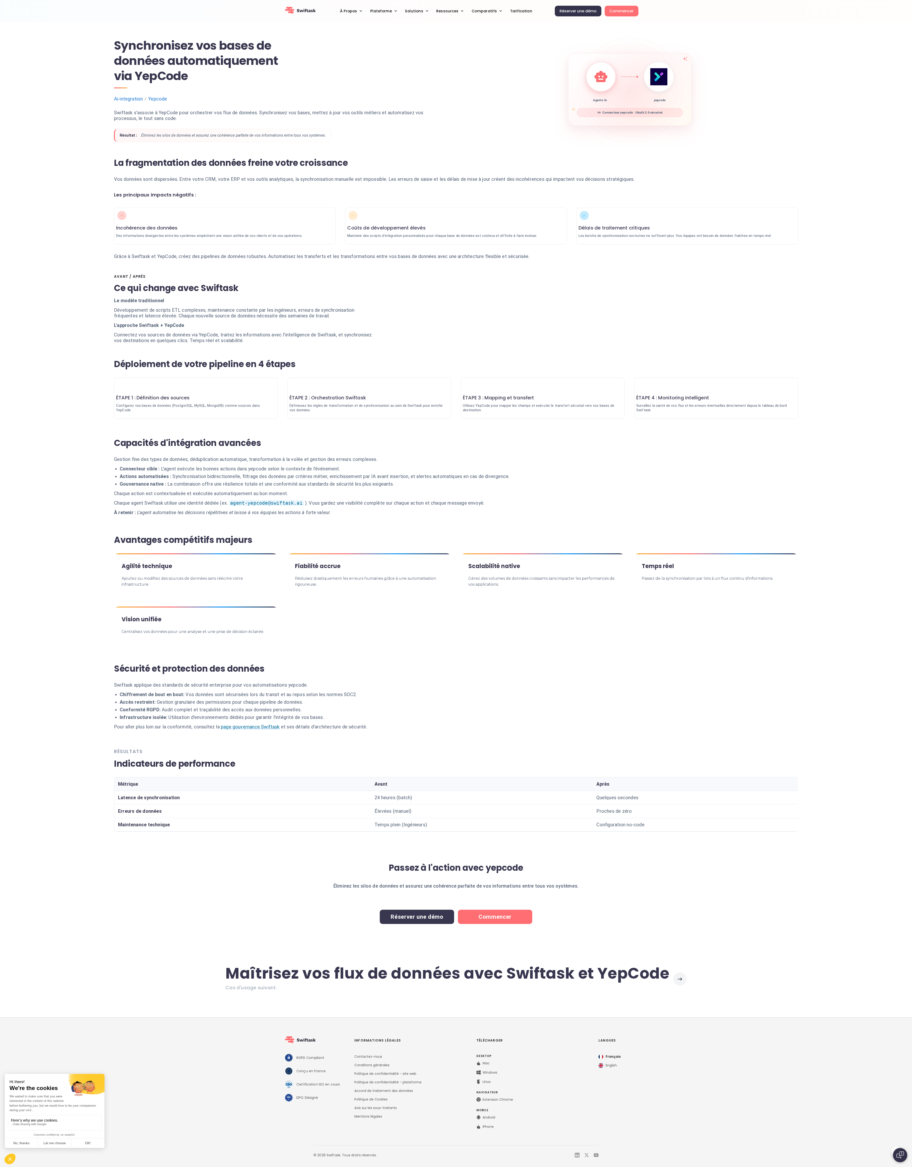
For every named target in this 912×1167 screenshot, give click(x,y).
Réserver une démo (578, 11)
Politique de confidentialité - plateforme (388, 1082)
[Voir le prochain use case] (680, 979)
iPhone (488, 1126)
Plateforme (381, 11)
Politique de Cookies (371, 1099)
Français (613, 1056)
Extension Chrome (498, 1099)
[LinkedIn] (577, 1155)
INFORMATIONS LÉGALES (377, 1040)
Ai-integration (128, 99)
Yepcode (157, 99)
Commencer (621, 11)
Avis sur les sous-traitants (375, 1107)
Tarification (521, 11)
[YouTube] (596, 1155)
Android (489, 1117)
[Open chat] (900, 1155)
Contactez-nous (368, 1056)
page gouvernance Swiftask (250, 727)
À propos (348, 11)
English (611, 1065)
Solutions (414, 11)
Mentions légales (368, 1116)
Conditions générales (372, 1065)
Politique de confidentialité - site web (385, 1073)
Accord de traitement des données (383, 1090)
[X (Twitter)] (586, 1155)
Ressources (447, 11)
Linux (487, 1081)
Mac (486, 1063)
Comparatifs (484, 11)
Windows (490, 1072)
